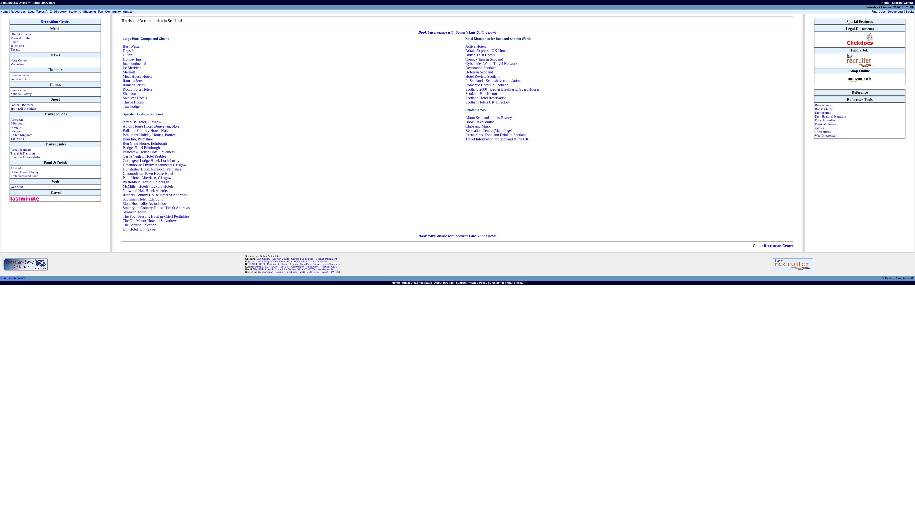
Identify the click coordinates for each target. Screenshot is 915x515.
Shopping (89, 11)
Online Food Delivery (24, 172)
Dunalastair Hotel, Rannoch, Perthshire (152, 169)
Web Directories (825, 135)
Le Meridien (132, 68)
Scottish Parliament (326, 259)
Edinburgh (17, 123)
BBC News (313, 272)
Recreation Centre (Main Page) (488, 131)
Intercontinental (134, 64)
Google (279, 272)
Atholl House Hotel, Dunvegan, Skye (151, 126)
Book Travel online (479, 122)
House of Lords (289, 264)
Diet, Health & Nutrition (830, 116)
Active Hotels (475, 46)
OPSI (262, 264)
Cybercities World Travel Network (491, 64)
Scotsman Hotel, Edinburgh (143, 199)
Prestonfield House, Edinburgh (146, 182)
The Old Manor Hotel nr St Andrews (150, 221)
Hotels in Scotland (479, 72)
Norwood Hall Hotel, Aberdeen (146, 191)
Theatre (15, 49)
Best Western (132, 46)
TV (333, 272)
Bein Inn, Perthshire (138, 139)
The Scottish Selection (139, 225)
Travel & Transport (22, 153)
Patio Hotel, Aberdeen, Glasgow (147, 178)
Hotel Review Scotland (482, 76)
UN (299, 269)
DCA (289, 261)
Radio (14, 42)
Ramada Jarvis (134, 85)
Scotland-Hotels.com (481, 94)
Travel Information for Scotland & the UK (497, 139)
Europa (259, 266)
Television (17, 45)
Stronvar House (134, 212)
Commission (297, 266)
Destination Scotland (481, 68)
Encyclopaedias (825, 120)
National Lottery (21, 94)
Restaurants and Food (24, 176)
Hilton (127, 55)
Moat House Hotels (137, 76)
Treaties (324, 266)
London (15, 131)
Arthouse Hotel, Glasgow (142, 122)
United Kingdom (21, 135)
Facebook (291, 272)
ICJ (305, 269)
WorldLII (258, 269)
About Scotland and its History (488, 118)
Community (113, 11)
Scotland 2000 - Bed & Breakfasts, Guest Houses (502, 89)
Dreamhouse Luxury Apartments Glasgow (155, 165)
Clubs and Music (478, 126)
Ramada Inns (132, 81)
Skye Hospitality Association (144, 203)
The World (17, 138)
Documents (896, 11)
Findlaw (292, 269)
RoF (338, 272)
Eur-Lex (284, 266)
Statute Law (319, 264)
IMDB (302, 272)
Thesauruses (823, 132)
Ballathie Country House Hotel (146, 131)
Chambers (334, 264)
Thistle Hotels (133, 102)
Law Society (263, 259)
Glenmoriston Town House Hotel (148, 173)
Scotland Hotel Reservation (486, 98)
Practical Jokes (20, 79)
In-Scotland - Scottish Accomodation (493, 81)
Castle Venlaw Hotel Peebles (144, 156)
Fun (100, 11)
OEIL (334, 266)
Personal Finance (826, 124)
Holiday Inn (132, 59)
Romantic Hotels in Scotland (486, 85)
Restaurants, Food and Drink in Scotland (496, 135)
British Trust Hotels (480, 55)
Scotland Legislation (302, 259)
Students (75, 11)
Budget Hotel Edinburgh (141, 148)
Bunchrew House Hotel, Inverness (149, 152)
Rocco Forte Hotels (137, 89)
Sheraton (129, 94)
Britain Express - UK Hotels (486, 51)
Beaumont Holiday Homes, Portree (149, 135)
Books (910, 11)
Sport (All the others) (23, 108)
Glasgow (16, 127)
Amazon (128, 11)
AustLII (269, 269)
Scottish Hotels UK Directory (487, 102)
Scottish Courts (280, 259)
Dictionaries (823, 112)
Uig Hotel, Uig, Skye (139, 229)
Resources (18, 11)
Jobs (882, 11)
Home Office (301, 261)
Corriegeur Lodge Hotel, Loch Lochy (151, 161)
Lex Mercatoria (325, 269)
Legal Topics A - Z (40, 11)
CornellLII (280, 269)
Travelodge (131, 106)
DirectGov (305, 264)
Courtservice (278, 261)
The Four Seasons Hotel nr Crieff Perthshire (156, 216)
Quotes (819, 128)
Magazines (17, 64)
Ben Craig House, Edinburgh (145, 143)
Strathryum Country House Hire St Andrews (156, 208)
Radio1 (325, 272)
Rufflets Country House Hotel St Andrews (155, 195)
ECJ (267, 266)
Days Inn (130, 51)
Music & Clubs (20, 38)
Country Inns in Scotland (484, 59)
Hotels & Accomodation (25, 157)
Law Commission (319, 261)
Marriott (129, 72)
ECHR (275, 266)
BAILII (253, 264)
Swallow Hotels (135, 98)
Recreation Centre (55, 22)
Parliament (273, 264)
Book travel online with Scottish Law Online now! (457, 32)
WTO (312, 269)
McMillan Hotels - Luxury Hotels (148, 186)
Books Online (824, 109)
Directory (60, 11)
